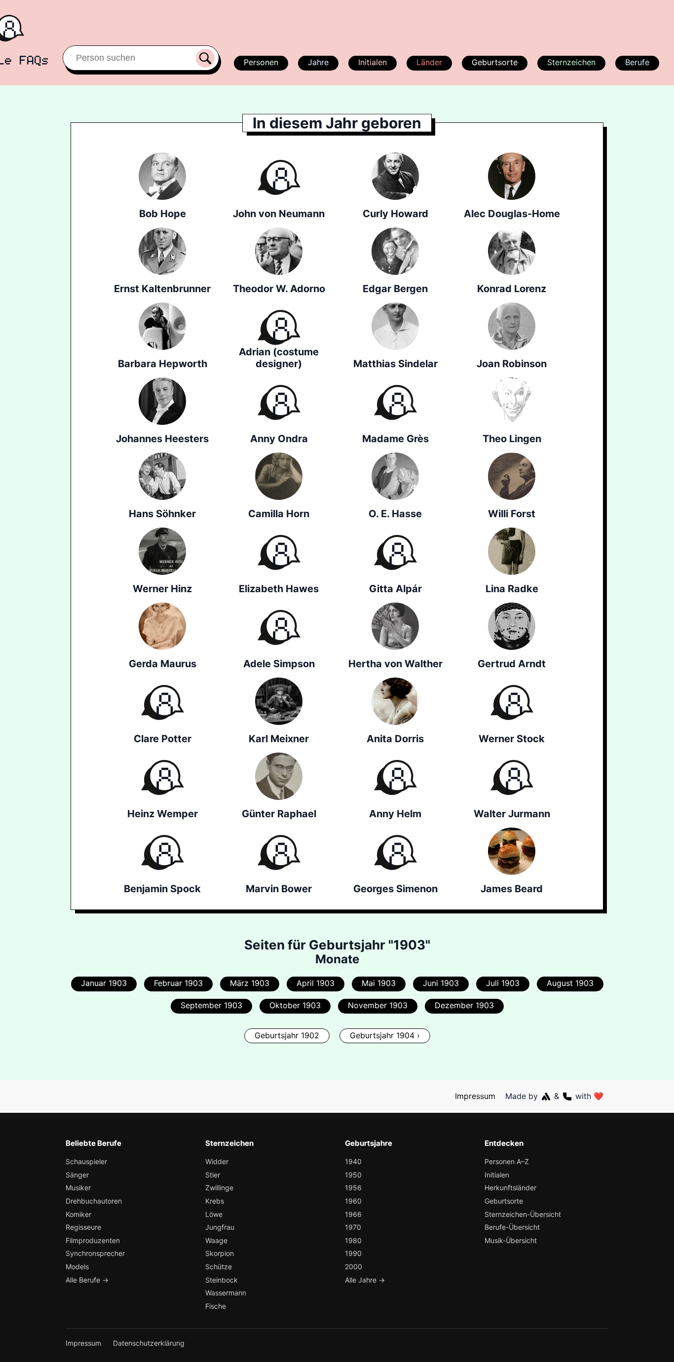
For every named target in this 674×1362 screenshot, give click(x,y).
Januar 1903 (104, 983)
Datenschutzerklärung (149, 1343)
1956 (353, 1187)
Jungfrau (219, 1227)
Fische (215, 1306)
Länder (429, 62)
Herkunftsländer (510, 1187)
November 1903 (378, 1005)
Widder (216, 1161)
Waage (216, 1240)
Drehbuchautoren (94, 1201)
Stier (212, 1175)
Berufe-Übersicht (512, 1227)
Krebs (214, 1201)
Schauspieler (86, 1161)
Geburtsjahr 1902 (287, 1035)
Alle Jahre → (365, 1280)
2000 (353, 1266)
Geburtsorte (495, 62)
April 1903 (316, 983)
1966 (353, 1214)
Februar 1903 (178, 983)
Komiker (78, 1214)
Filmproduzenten (93, 1240)
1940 (353, 1161)
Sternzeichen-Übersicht (523, 1214)
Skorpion (219, 1253)
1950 (353, 1175)
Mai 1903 (379, 983)
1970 (353, 1227)
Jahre (318, 62)
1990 (353, 1253)
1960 (353, 1201)
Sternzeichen (571, 62)
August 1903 (570, 983)
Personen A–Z (507, 1161)
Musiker (78, 1187)
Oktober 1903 (295, 1005)
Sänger (77, 1175)
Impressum (475, 1096)
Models (77, 1266)
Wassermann (225, 1292)
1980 (353, 1240)
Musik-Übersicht (511, 1240)
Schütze (218, 1266)
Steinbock (221, 1280)
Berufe (637, 62)
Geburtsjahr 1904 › (385, 1035)
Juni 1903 (441, 983)
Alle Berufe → (87, 1280)
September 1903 (211, 1005)
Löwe (214, 1214)
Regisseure (83, 1227)
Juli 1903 (503, 983)
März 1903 (249, 983)
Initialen (372, 62)
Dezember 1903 (464, 1005)
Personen (261, 62)
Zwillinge (219, 1187)
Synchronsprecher (95, 1253)
